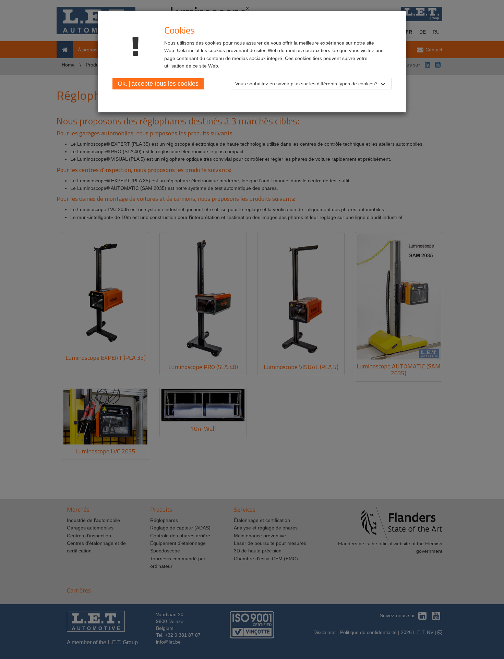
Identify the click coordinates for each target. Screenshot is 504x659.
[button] (311, 83)
